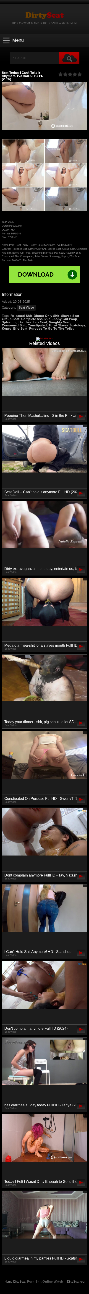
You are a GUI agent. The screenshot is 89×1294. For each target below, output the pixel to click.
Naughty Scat (59, 322)
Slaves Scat (70, 316)
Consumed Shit (14, 325)
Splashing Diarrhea (16, 322)
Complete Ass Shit (35, 319)
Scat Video (26, 307)
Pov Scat (40, 322)
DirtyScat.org (75, 1281)
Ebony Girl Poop (64, 319)
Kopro (6, 328)
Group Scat (10, 319)
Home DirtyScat (15, 1281)
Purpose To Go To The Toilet (51, 328)
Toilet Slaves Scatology (67, 325)
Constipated (37, 325)
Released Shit (21, 316)
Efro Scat (20, 328)
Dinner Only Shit (46, 316)
